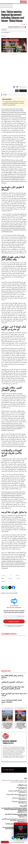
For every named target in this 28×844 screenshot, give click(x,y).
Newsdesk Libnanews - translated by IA (10, 742)
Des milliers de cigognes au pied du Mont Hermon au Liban (16, 815)
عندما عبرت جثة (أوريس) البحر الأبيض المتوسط (17, 794)
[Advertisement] (14, 653)
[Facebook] (4, 759)
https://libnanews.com (6, 745)
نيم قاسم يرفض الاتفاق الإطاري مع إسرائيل (12, 676)
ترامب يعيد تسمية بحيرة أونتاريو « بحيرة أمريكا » (14, 694)
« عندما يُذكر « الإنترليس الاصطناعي (12, 682)
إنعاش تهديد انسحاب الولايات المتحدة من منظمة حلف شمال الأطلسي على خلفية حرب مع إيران (20, 725)
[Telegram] (13, 837)
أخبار (2, 679)
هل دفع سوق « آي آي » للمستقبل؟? (19, 801)
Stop (17, 90)
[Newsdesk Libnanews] (25, 27)
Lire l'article (23, 90)
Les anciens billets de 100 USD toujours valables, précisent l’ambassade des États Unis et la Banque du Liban (14, 809)
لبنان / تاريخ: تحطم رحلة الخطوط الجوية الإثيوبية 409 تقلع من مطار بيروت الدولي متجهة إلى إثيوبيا (14, 819)
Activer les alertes (5, 842)
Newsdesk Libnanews (13, 27)
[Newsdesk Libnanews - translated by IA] (6, 736)
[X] (3, 759)
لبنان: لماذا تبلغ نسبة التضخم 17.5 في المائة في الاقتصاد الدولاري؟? (12, 688)
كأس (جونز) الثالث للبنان (21, 787)
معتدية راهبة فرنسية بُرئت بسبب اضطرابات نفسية (11, 701)
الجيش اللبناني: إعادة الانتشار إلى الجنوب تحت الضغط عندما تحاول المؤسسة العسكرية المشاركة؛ (7, 725)
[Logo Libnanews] (23, 2)
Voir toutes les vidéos (20, 836)
